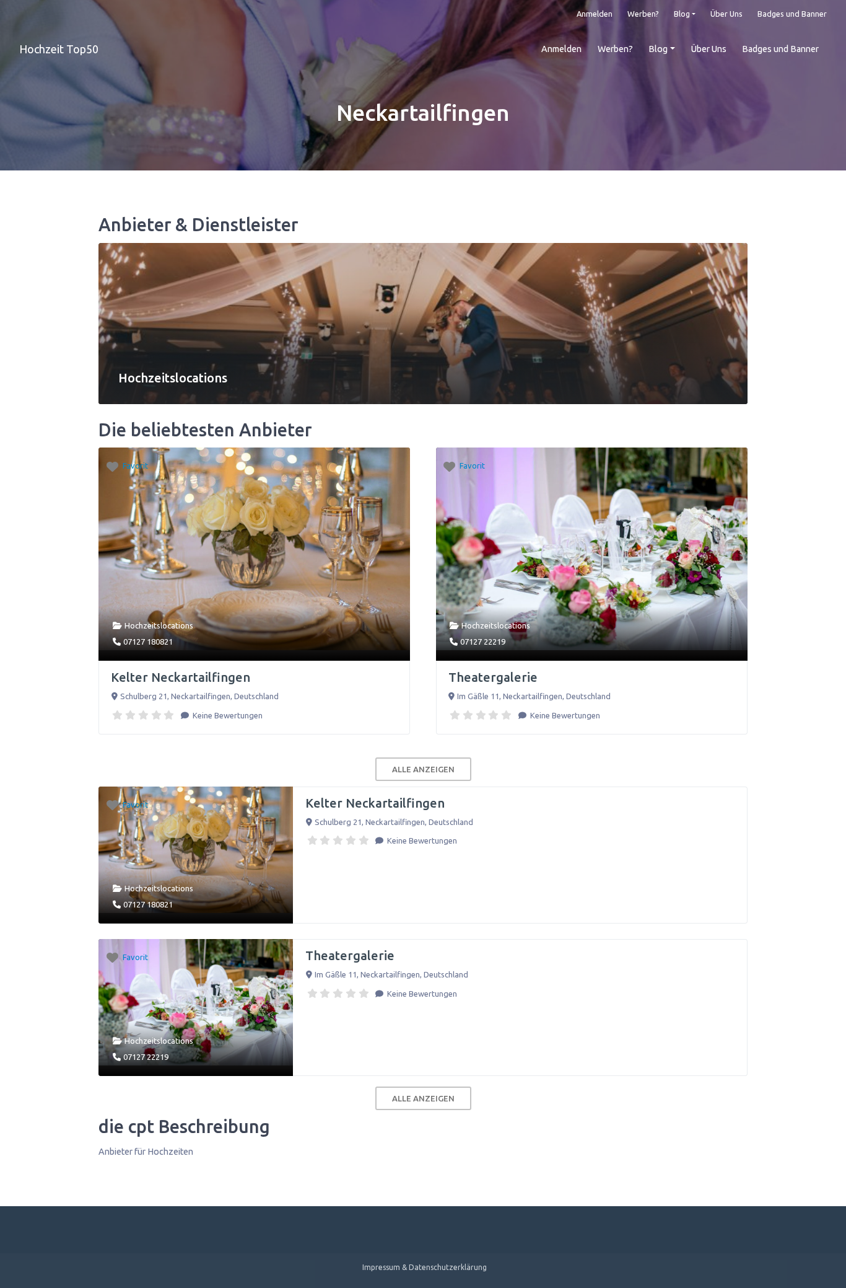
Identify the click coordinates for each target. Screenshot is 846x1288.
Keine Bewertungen (227, 715)
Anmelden (595, 13)
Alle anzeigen (423, 769)
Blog (682, 13)
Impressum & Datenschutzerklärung (424, 1267)
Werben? (643, 13)
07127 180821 (148, 641)
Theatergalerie (493, 677)
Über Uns (726, 13)
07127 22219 (482, 641)
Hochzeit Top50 (58, 49)
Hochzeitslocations (158, 625)
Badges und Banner (792, 13)
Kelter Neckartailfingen (180, 677)
